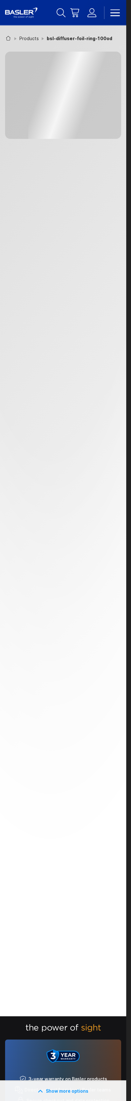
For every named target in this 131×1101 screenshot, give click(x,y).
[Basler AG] (21, 13)
